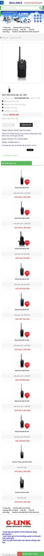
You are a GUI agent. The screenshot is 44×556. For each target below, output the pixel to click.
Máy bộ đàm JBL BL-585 (22, 187)
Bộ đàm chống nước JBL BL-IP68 (21, 462)
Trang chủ (6, 27)
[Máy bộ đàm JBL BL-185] (22, 269)
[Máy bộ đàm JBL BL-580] (22, 360)
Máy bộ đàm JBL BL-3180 (22, 401)
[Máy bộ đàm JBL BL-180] (22, 421)
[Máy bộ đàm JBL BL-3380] (22, 208)
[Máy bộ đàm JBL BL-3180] (22, 391)
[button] (1, 19)
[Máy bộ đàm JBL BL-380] (22, 238)
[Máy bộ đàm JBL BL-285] (22, 299)
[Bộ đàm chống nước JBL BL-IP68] (22, 452)
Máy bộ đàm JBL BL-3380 (22, 218)
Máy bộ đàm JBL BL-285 (22, 309)
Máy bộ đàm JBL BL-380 (22, 248)
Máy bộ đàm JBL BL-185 (22, 279)
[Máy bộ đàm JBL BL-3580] (22, 330)
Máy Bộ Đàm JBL (15, 38)
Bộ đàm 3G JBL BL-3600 (22, 492)
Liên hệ (31, 30)
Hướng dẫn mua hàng (21, 27)
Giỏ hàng (6, 32)
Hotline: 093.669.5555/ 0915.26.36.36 (25, 32)
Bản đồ (23, 30)
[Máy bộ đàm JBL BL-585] (22, 178)
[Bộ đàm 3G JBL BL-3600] (22, 482)
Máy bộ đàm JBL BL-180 (22, 431)
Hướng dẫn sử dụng (10, 30)
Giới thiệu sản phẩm (10, 155)
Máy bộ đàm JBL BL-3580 (22, 340)
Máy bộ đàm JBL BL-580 (22, 370)
